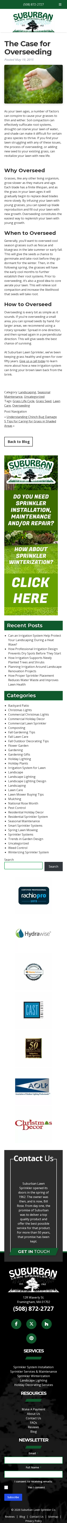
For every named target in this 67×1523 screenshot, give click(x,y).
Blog (33, 1431)
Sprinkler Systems (20, 834)
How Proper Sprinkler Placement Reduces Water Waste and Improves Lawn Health (33, 680)
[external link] (33, 913)
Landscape (15, 772)
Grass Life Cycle (23, 401)
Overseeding (21, 406)
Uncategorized (34, 397)
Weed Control (17, 848)
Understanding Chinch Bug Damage (32, 417)
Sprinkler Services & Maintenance (33, 1371)
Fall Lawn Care (18, 737)
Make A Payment (33, 1409)
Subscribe (13, 1497)
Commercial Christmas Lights (28, 714)
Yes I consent (36, 1487)
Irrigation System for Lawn (27, 768)
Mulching (14, 799)
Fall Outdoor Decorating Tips (28, 741)
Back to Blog (19, 441)
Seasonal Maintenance (24, 821)
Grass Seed (43, 401)
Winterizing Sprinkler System (28, 852)
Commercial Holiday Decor (26, 719)
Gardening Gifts (19, 754)
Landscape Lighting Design (27, 781)
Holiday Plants (18, 763)
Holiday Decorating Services (33, 1385)
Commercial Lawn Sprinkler (27, 723)
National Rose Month (23, 803)
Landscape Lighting (22, 777)
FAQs (33, 1423)
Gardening (15, 750)
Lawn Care (15, 790)
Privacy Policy (33, 1521)
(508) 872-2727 (33, 4)
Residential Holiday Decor (26, 812)
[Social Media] (18, 1326)
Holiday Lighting (19, 759)
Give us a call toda (31, 361)
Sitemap (53, 1516)
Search (9, 860)
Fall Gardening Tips (21, 732)
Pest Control (17, 808)
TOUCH (34, 1251)
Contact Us (33, 1418)
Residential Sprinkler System (28, 817)
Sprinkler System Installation (33, 1367)
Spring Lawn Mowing (23, 830)
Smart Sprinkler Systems (25, 826)
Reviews (33, 1427)
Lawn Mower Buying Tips (26, 794)
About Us (33, 1414)
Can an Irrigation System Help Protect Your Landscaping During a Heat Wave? (34, 640)
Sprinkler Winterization (33, 1376)
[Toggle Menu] (60, 4)
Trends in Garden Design (25, 839)
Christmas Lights (20, 710)
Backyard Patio (18, 706)
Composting (16, 728)
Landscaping (27, 392)
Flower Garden (18, 746)
